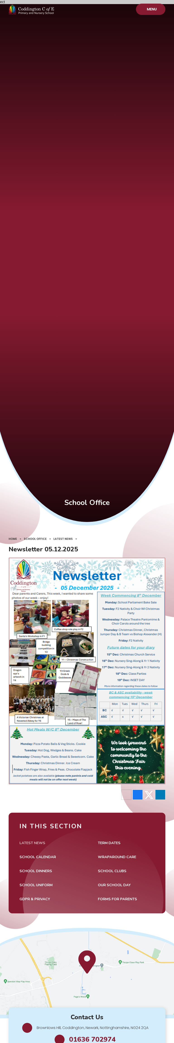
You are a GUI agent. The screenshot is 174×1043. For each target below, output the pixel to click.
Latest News (63, 539)
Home (13, 539)
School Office (35, 539)
